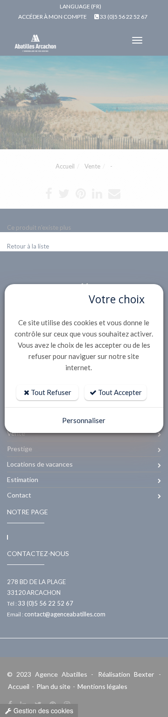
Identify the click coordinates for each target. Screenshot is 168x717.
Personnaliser (83, 420)
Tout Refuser (50, 392)
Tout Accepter (119, 392)
